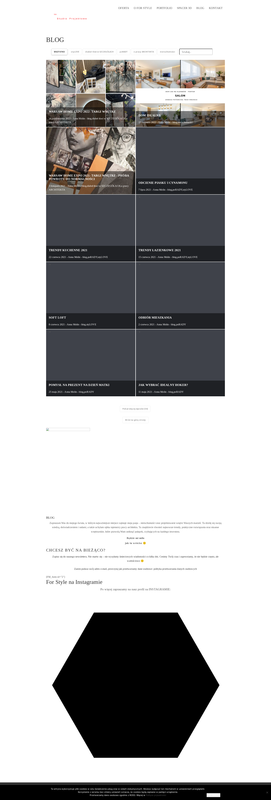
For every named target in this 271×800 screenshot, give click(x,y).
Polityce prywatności (156, 795)
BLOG (200, 8)
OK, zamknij (213, 795)
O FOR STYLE (143, 8)
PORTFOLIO (164, 8)
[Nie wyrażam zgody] (267, 792)
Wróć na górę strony (135, 420)
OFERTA (123, 8)
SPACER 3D (184, 8)
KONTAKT (216, 8)
